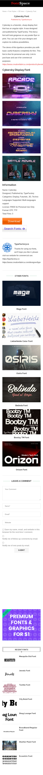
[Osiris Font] (21, 357)
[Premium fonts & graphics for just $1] (21, 611)
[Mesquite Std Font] (9, 660)
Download (14, 221)
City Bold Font (25, 699)
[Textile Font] (9, 688)
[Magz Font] (21, 293)
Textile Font (24, 685)
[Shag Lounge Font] (9, 717)
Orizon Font (21, 470)
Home (4, 11)
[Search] (40, 3)
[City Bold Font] (9, 702)
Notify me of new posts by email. (16, 546)
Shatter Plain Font (27, 742)
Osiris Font (21, 373)
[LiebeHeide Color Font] (21, 325)
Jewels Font (24, 671)
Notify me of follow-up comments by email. (20, 539)
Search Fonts (12, 228)
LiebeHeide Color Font (22, 341)
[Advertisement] (21, 581)
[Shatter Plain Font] (9, 745)
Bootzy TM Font (21, 437)
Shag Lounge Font (27, 713)
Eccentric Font (25, 756)
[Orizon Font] (21, 453)
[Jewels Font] (9, 674)
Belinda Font (21, 405)
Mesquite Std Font (27, 656)
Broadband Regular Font (28, 729)
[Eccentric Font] (9, 759)
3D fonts (21, 11)
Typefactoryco (26, 19)
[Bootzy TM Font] (21, 421)
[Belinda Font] (21, 389)
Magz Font (21, 309)
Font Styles (12, 11)
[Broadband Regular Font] (9, 731)
